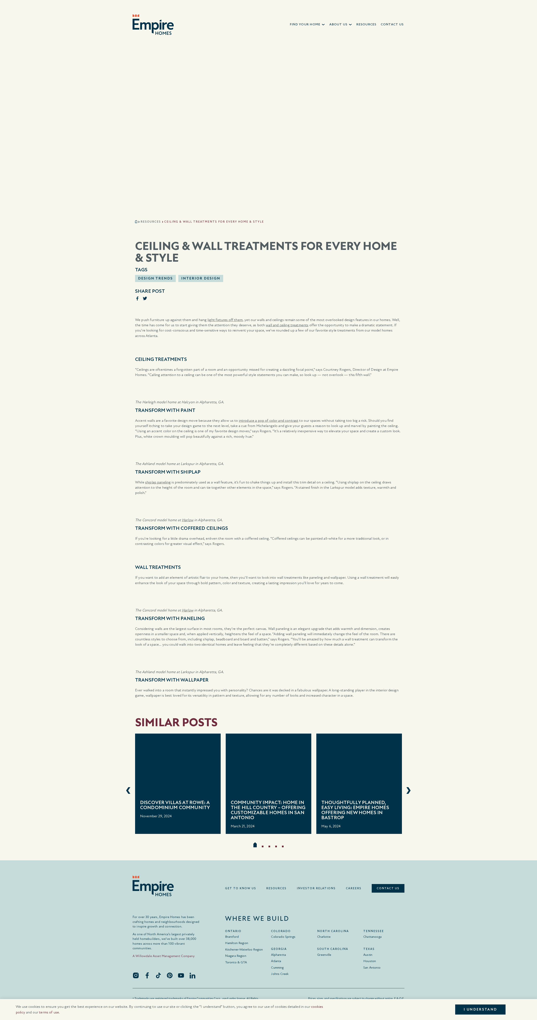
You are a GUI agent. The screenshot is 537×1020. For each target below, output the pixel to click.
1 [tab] (255, 844)
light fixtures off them (224, 320)
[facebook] (147, 975)
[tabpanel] (178, 784)
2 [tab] (262, 846)
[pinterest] (170, 975)
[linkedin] (192, 975)
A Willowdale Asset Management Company (164, 956)
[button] (307, 24)
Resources (151, 221)
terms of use (49, 1012)
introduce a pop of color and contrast (268, 420)
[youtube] (181, 975)
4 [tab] (276, 846)
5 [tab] (283, 846)
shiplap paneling (158, 482)
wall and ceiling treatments (287, 325)
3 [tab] (269, 846)
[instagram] (136, 975)
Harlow (187, 520)
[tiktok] (158, 975)
